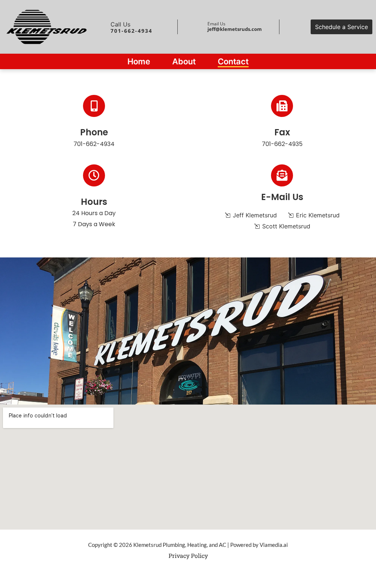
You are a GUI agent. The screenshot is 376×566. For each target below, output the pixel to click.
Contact (233, 61)
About (184, 61)
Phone (94, 132)
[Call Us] (103, 27)
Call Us (120, 24)
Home (138, 61)
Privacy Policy (188, 555)
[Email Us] (200, 27)
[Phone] (94, 106)
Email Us (216, 24)
